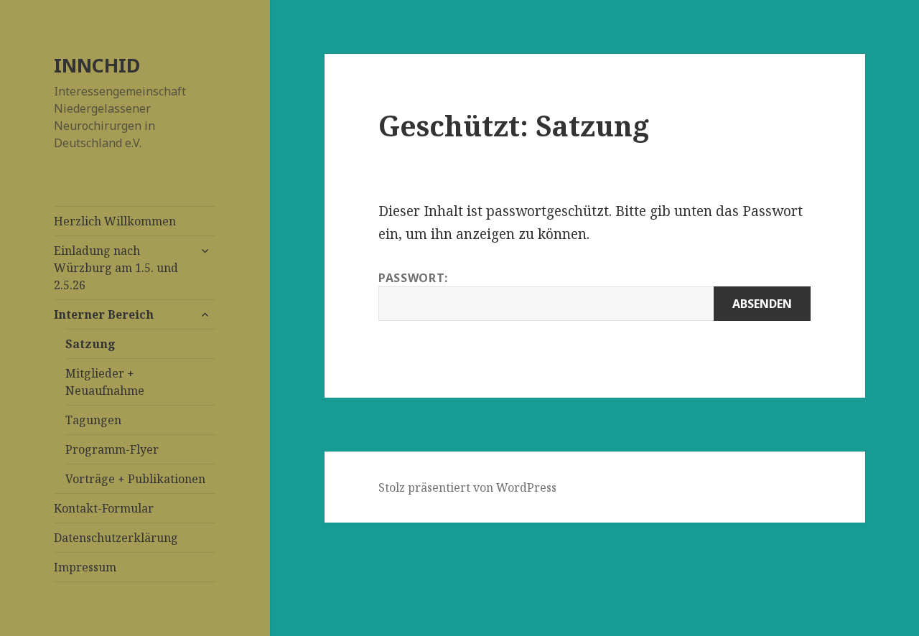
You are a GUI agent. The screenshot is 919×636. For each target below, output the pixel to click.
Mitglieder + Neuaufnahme (104, 381)
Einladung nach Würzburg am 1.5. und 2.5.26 (116, 268)
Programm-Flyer (112, 449)
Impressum (85, 567)
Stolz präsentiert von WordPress (467, 487)
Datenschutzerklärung (116, 538)
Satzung (90, 344)
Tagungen (93, 420)
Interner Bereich (104, 314)
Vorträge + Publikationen (135, 479)
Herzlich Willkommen (115, 221)
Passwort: (413, 278)
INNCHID (97, 65)
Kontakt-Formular (104, 508)
